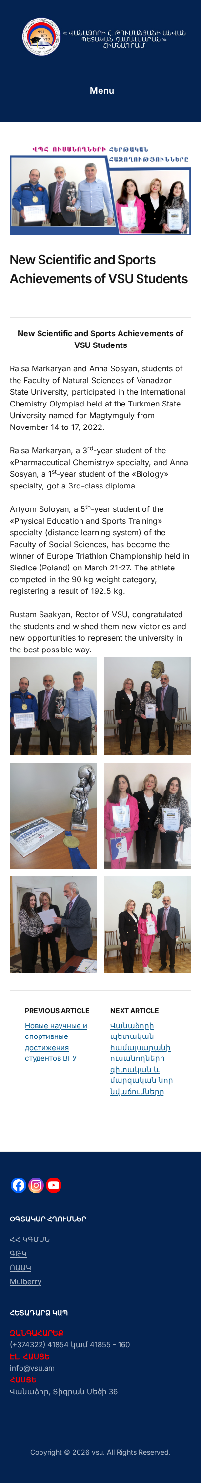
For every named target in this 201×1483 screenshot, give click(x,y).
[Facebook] (18, 1185)
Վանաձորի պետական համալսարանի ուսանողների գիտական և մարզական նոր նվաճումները (141, 1058)
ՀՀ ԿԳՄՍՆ (30, 1239)
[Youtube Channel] (53, 1185)
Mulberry (25, 1281)
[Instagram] (36, 1185)
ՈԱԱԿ (20, 1267)
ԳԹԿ (18, 1253)
